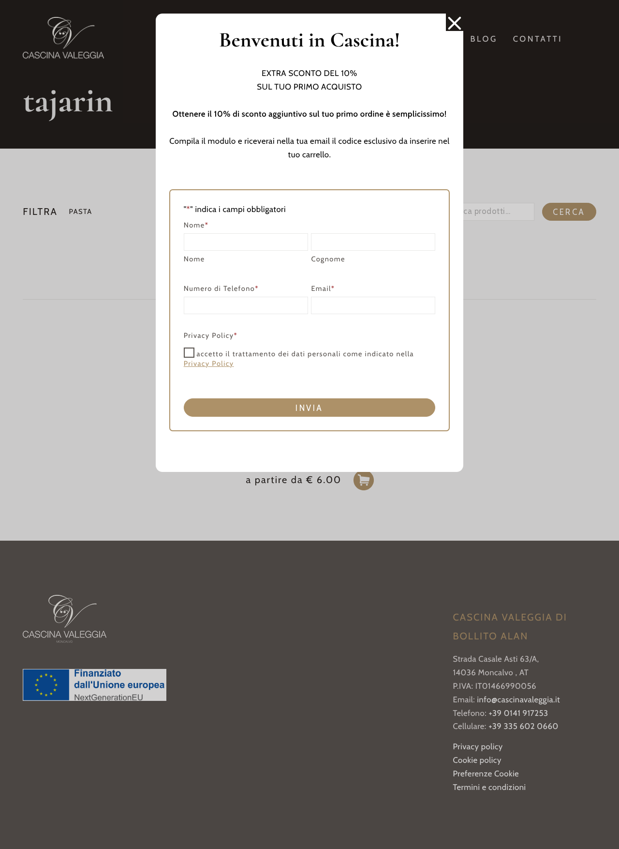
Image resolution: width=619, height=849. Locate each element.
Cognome (328, 259)
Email (323, 288)
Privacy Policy (209, 363)
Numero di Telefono (221, 288)
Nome (194, 259)
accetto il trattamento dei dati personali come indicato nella (299, 358)
